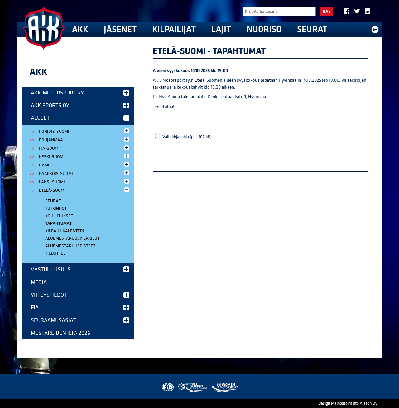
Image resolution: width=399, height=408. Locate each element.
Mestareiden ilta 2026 (60, 333)
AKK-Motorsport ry (57, 92)
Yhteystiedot (49, 295)
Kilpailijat (174, 29)
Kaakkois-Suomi (56, 173)
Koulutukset (59, 216)
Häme (44, 165)
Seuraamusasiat (53, 320)
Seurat (312, 29)
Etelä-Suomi (52, 190)
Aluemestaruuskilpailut (72, 238)
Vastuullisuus (51, 269)
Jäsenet (120, 29)
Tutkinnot (56, 208)
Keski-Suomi (52, 157)
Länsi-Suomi (52, 182)
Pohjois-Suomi (54, 131)
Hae (327, 11)
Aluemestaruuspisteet (70, 246)
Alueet (40, 118)
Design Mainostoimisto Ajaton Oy (347, 403)
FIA (35, 307)
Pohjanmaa (51, 140)
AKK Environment (193, 387)
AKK (80, 29)
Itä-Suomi (49, 148)
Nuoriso (264, 29)
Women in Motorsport (225, 387)
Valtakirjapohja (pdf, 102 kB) (187, 137)
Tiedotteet (56, 253)
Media (39, 282)
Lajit (221, 29)
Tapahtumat (58, 223)
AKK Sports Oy (50, 105)
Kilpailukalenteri (64, 231)
